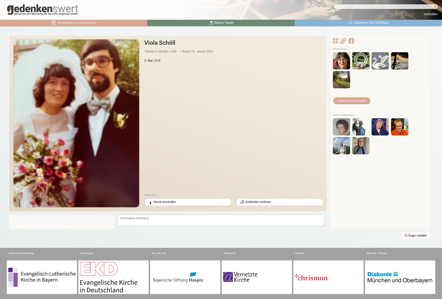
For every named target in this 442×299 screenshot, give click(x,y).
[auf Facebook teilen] (351, 42)
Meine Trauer (223, 23)
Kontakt (299, 253)
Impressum (86, 253)
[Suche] (432, 7)
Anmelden (431, 14)
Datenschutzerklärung (21, 253)
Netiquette (230, 253)
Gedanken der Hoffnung (371, 23)
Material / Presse (377, 253)
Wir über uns (159, 253)
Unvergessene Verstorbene (76, 23)
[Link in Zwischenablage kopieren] (343, 42)
